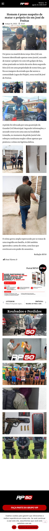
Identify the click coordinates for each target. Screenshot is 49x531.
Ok (14, 527)
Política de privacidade (28, 527)
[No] (45, 522)
